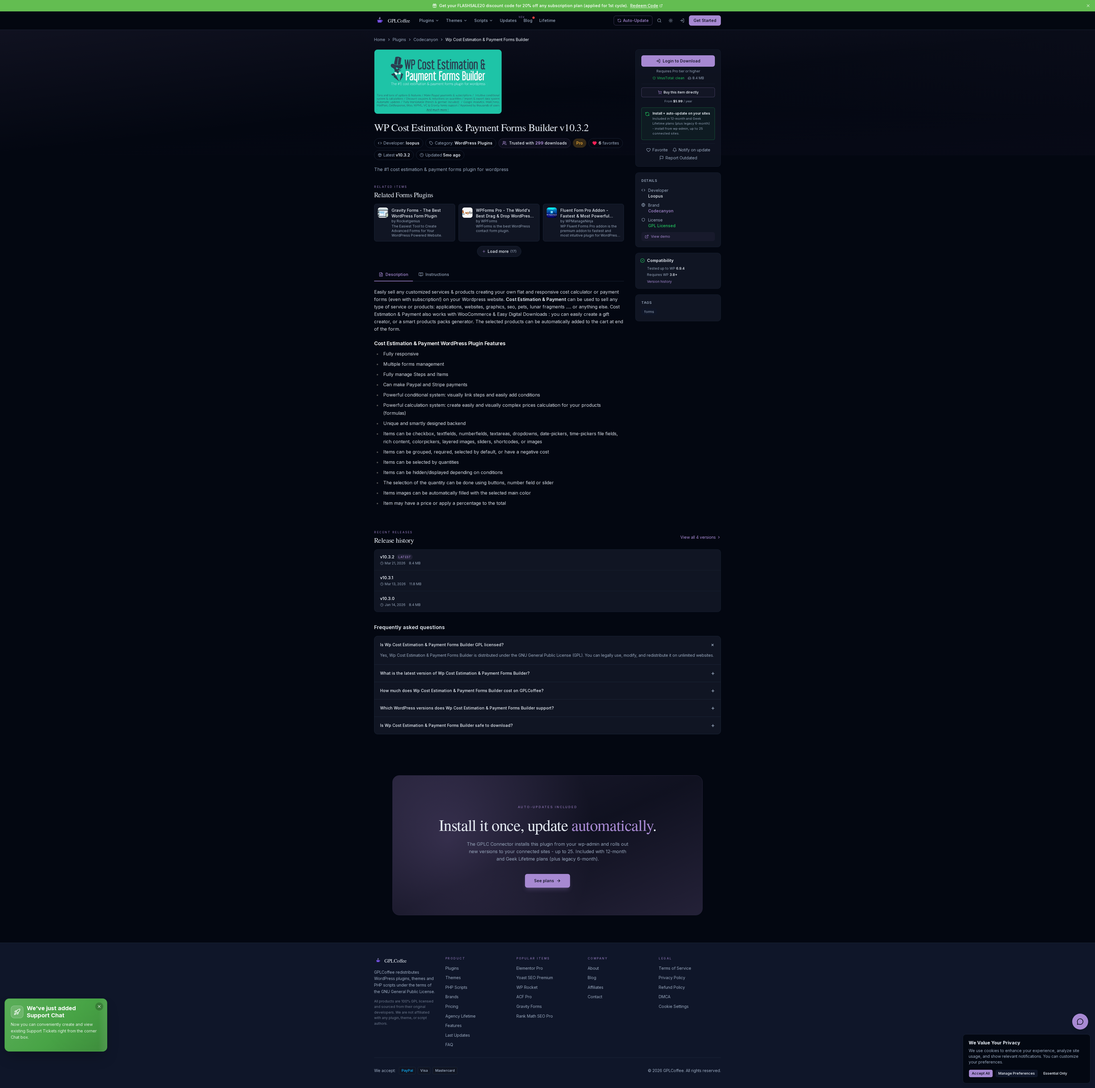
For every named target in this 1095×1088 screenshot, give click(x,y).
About (593, 968)
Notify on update (694, 149)
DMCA (664, 996)
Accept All (981, 1073)
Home (379, 39)
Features (453, 1025)
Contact (595, 996)
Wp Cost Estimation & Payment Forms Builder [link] (487, 39)
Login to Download (681, 60)
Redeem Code (644, 5)
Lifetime (547, 20)
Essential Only (1055, 1073)
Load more (502, 251)
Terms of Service (675, 968)
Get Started (705, 20)
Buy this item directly (681, 92)
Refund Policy (672, 987)
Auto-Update (636, 20)
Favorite (660, 149)
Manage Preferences (1016, 1073)
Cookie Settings (674, 1006)
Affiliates (595, 987)
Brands (452, 996)
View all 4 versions (698, 537)
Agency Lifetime (460, 1016)
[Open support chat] (1080, 1022)
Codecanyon (425, 39)
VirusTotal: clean (670, 78)
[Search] (659, 20)
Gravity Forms (529, 1006)
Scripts (481, 20)
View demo (660, 236)
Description (397, 274)
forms (649, 312)
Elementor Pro (529, 968)
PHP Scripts (456, 987)
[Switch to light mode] (670, 20)
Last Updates (457, 1035)
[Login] (682, 20)
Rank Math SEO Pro (534, 1016)
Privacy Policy (672, 977)
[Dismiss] (99, 1006)
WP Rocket (527, 987)
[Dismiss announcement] (1088, 5)
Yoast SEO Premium (534, 977)
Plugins (426, 20)
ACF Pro (524, 996)
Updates (508, 20)
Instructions (437, 274)
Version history (659, 281)
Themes (454, 20)
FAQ (449, 1044)
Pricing (451, 1006)
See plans (544, 880)
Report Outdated (681, 157)
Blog (528, 20)
